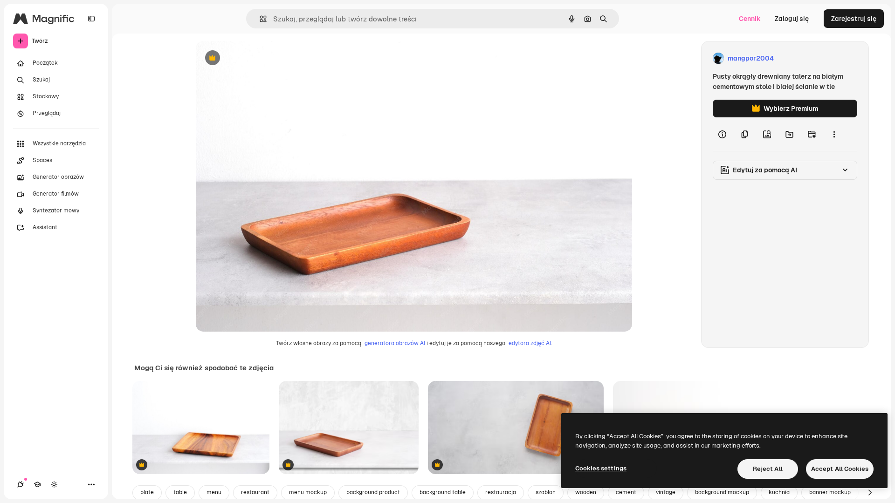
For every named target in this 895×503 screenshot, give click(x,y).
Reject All (768, 469)
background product (373, 492)
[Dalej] (869, 492)
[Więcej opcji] (834, 134)
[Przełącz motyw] (54, 484)
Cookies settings (600, 468)
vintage (665, 492)
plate (147, 492)
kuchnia (779, 492)
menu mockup (308, 492)
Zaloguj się (792, 18)
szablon (546, 492)
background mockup (722, 492)
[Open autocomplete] (259, 18)
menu (214, 492)
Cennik (750, 18)
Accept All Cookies (839, 469)
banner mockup (830, 492)
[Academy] (37, 484)
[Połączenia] (20, 484)
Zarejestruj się (853, 18)
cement (626, 492)
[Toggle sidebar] (91, 18)
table (180, 492)
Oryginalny (260, 58)
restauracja (500, 492)
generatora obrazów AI (395, 343)
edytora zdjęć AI (530, 343)
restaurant (255, 492)
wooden (585, 492)
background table (443, 492)
